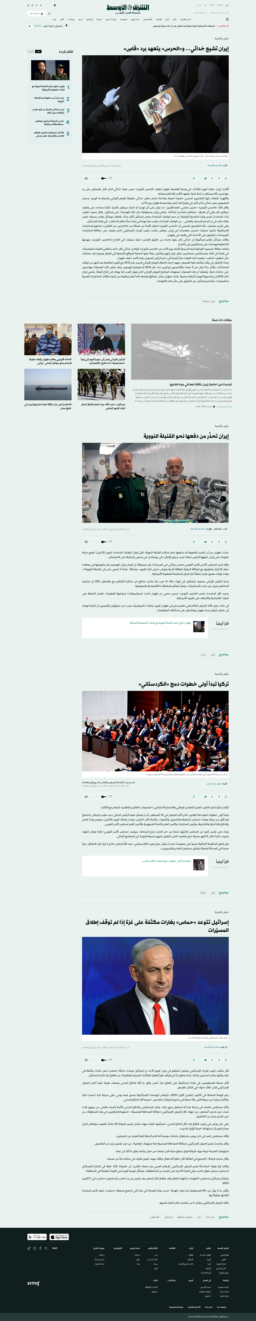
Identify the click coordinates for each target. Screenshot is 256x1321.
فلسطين (154, 1217)
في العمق (89, 20)
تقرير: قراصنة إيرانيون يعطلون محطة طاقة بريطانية (49, 123)
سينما (156, 1264)
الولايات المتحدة (205, 1255)
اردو (205, 5)
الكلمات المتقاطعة (151, 1287)
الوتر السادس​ (152, 1260)
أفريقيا (208, 1269)
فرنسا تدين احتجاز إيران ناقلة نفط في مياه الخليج (201, 384)
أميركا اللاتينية (206, 1273)
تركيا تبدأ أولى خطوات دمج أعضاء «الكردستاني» (166, 861)
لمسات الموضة (99, 1264)
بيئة (138, 1264)
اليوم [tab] (38, 51)
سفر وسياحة (99, 1260)
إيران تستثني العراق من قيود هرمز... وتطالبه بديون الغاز (47, 111)
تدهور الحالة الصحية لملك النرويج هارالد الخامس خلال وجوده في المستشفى (180, 26)
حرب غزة (210, 1217)
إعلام (156, 1269)
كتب (156, 1255)
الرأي (167, 20)
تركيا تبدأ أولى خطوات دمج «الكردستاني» (183, 684)
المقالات (190, 1255)
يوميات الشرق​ (111, 20)
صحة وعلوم (135, 20)
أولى (213, 654)
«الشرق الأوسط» (214, 165)
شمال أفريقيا (221, 1264)
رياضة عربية (224, 1292)
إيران (203, 654)
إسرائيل (168, 1217)
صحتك (137, 1255)
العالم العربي (225, 1255)
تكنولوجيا (123, 20)
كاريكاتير (190, 1260)
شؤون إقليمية (222, 38)
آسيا (209, 1264)
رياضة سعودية (223, 1287)
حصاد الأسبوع (206, 1287)
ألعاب (62, 20)
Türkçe (212, 5)
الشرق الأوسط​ (185, 20)
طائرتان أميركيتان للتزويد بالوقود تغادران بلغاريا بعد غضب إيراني (49, 134)
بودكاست (71, 20)
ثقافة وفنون (147, 20)
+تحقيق (208, 1296)
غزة (199, 1217)
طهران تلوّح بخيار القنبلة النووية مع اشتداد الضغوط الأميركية (48, 88)
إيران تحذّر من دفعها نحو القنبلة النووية (186, 436)
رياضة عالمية (224, 1296)
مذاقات (101, 1255)
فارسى (199, 5)
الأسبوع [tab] (31, 51)
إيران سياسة (209, 301)
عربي (227, 5)
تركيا (203, 892)
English (220, 5)
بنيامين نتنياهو (184, 1217)
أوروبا (209, 1260)
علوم (138, 1260)
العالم (174, 20)
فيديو (80, 20)
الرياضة (99, 20)
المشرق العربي (221, 1269)
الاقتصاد (159, 20)
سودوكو (155, 1292)
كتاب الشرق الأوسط (185, 1264)
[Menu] (227, 19)
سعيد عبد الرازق (214, 783)
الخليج (224, 1260)
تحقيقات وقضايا (205, 1292)
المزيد (54, 20)
